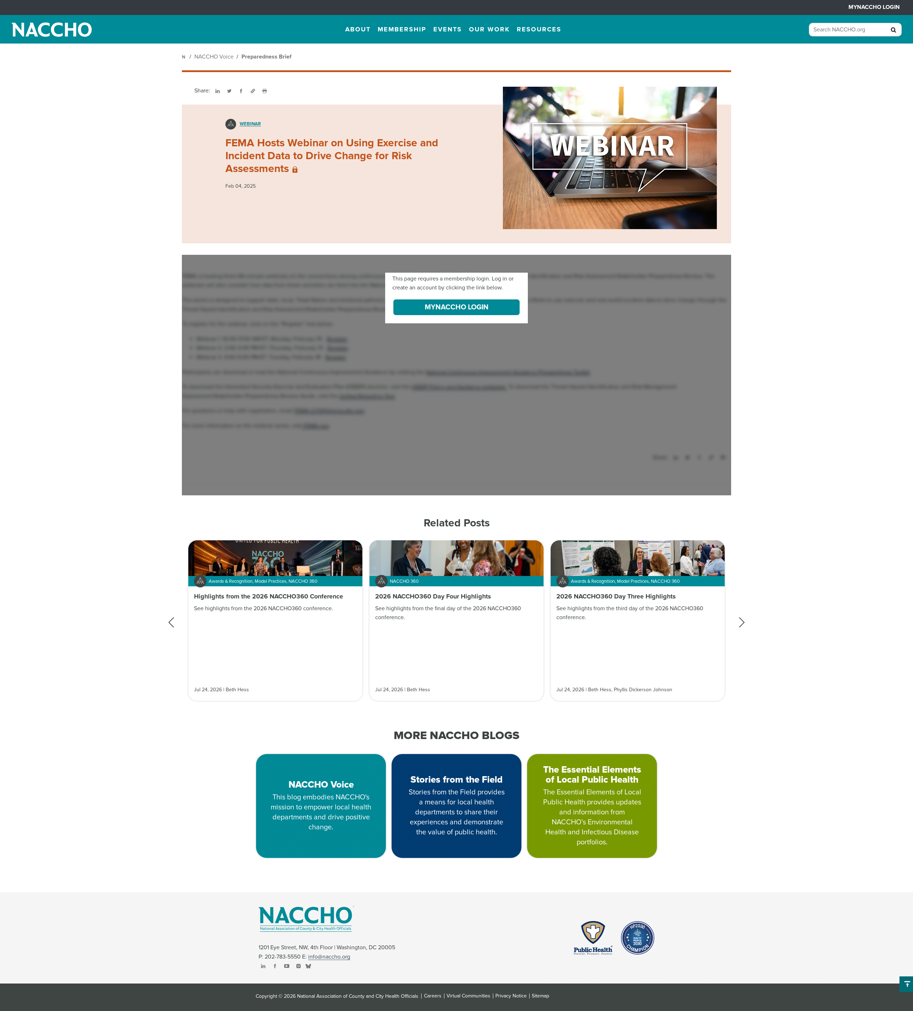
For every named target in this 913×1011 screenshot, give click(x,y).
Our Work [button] (489, 29)
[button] (741, 622)
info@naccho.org (329, 956)
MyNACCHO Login (874, 7)
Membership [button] (402, 29)
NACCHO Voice (214, 56)
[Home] (184, 56)
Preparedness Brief (266, 56)
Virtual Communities (468, 996)
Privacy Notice (511, 996)
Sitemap (540, 996)
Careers (433, 996)
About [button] (358, 29)
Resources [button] (539, 29)
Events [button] (447, 29)
